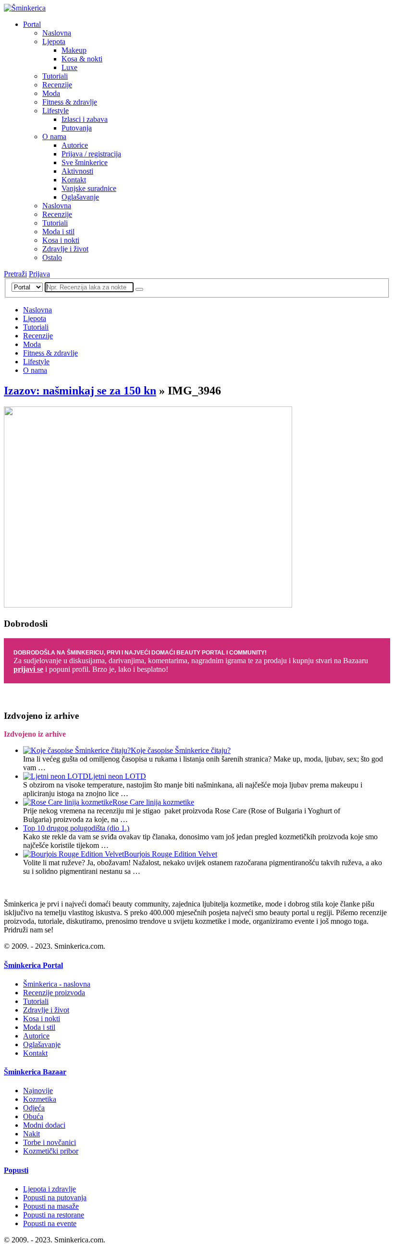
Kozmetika (39, 1099)
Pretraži (15, 274)
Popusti (16, 1170)
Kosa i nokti (60, 240)
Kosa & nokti (82, 59)
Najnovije (38, 1090)
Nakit (31, 1134)
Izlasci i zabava (85, 119)
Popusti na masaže (51, 1206)
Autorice (75, 145)
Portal (32, 24)
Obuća (33, 1116)
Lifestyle (55, 111)
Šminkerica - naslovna (56, 984)
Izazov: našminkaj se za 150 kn (80, 390)
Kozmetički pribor (50, 1151)
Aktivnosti (77, 171)
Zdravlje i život (65, 249)
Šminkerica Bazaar (35, 1072)
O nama (54, 136)
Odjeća (34, 1108)
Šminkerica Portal (33, 965)
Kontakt (74, 180)
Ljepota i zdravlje (49, 1189)
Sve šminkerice (85, 162)
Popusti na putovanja (54, 1197)
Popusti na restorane (53, 1215)
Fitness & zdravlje (69, 102)
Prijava (39, 274)
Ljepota (53, 41)
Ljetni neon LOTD (117, 776)
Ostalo (52, 257)
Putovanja (77, 128)
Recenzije (57, 85)
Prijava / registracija (91, 154)
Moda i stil (58, 231)
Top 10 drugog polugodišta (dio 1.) (76, 828)
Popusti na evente (49, 1223)
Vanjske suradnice (89, 188)
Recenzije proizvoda (54, 993)
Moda (51, 93)
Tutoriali (55, 76)
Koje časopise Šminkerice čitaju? (181, 750)
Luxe (69, 67)
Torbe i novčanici (49, 1142)
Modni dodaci (44, 1125)
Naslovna (56, 33)
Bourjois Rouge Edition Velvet (170, 854)
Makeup (74, 50)
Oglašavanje (80, 197)
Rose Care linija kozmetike (153, 802)
